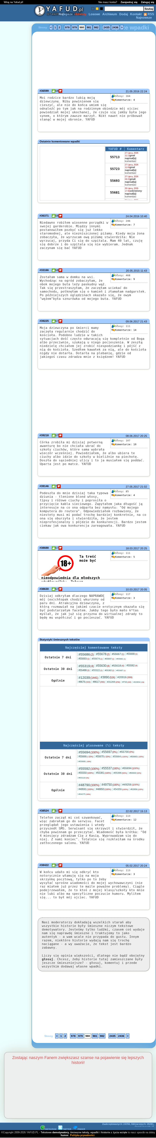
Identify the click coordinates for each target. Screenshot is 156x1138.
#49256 (130, 784)
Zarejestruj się (129, 2)
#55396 (120, 773)
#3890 (108, 677)
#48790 (89, 785)
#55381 (103, 772)
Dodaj (123, 14)
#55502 (135, 773)
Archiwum (109, 14)
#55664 (120, 756)
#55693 (84, 658)
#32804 (139, 682)
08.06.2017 (132, 435)
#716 (126, 682)
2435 (106, 27)
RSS (150, 14)
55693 (115, 181)
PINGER (81, 1129)
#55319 (86, 666)
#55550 (86, 772)
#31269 (113, 682)
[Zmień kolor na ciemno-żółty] (97, 8)
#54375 (85, 794)
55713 (115, 157)
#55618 (118, 665)
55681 (115, 192)
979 (74, 27)
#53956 (137, 789)
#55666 (86, 756)
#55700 (127, 751)
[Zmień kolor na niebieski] (92, 8)
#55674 (97, 658)
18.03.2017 (132, 548)
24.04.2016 (132, 216)
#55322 (97, 670)
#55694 (89, 752)
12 (125, 819)
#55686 (86, 654)
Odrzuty (80, 14)
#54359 (121, 789)
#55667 (118, 654)
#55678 (103, 654)
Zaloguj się (147, 2)
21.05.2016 (132, 91)
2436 (115, 27)
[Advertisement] (17, 569)
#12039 (88, 677)
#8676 (85, 681)
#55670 (103, 756)
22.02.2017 (132, 811)
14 (125, 330)
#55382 (109, 670)
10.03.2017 (132, 589)
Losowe (94, 14)
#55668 (132, 653)
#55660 (137, 756)
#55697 (109, 659)
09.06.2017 (132, 321)
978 (67, 27)
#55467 (121, 670)
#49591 (86, 789)
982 (96, 27)
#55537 (111, 768)
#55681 (121, 659)
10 (125, 444)
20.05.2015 (133, 270)
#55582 (132, 665)
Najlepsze (66, 14)
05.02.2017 (132, 865)
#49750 (111, 784)
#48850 (103, 789)
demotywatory (60, 1132)
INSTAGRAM (50, 1129)
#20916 (124, 677)
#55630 (103, 665)
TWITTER (67, 1129)
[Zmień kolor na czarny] (101, 8)
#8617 (99, 681)
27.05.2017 (132, 486)
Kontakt (136, 14)
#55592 (89, 768)
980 (82, 27)
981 (89, 27)
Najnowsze (144, 17)
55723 (115, 169)
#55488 (84, 670)
